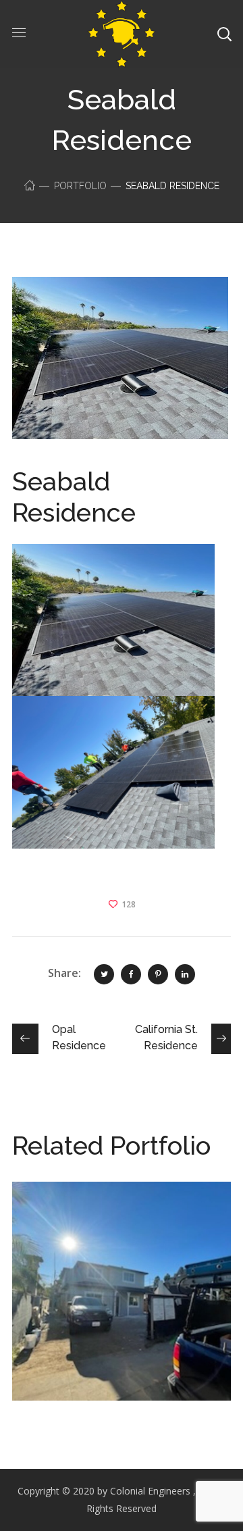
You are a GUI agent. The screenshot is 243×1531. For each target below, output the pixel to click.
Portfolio (80, 185)
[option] (121, 1301)
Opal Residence (99, 1215)
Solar (52, 1235)
